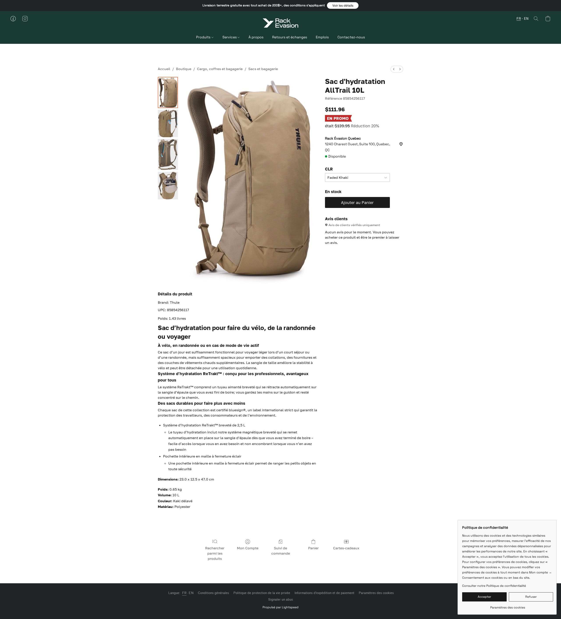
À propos (256, 37)
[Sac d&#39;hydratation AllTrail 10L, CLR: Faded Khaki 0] (168, 92)
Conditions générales (213, 593)
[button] (343, 5)
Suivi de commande (280, 550)
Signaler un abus (280, 599)
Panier (313, 548)
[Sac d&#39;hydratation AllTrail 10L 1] (168, 123)
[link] (507, 605)
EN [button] (526, 18)
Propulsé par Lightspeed (280, 607)
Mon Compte (247, 548)
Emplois (322, 37)
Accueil (164, 69)
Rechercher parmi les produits (214, 553)
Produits (203, 37)
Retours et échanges (289, 37)
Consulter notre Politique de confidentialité (494, 586)
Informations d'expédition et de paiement (324, 593)
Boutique (183, 69)
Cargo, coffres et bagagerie (220, 69)
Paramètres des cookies (376, 593)
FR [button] (519, 18)
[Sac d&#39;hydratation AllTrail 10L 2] (168, 154)
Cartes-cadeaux (346, 548)
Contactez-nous (351, 37)
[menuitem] (394, 69)
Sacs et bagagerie (263, 69)
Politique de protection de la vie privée (261, 593)
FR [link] (184, 593)
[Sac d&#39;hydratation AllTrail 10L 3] (168, 185)
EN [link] (191, 593)
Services (230, 37)
